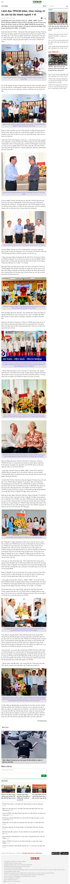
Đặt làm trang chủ (9, 853)
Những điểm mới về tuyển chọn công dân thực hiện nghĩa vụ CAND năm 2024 (23, 822)
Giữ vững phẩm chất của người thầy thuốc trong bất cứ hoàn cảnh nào (39, 796)
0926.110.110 (31, 853)
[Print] (45, 18)
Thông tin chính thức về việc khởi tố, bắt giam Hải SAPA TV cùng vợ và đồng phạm (58, 36)
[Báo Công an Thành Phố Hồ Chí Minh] (37, 2)
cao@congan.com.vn (12, 879)
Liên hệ (19, 853)
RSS (45, 6)
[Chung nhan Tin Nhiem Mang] (12, 881)
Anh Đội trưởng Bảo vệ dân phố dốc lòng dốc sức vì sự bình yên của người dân (23, 845)
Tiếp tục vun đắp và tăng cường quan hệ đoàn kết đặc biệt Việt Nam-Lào (8, 796)
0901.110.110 (38, 853)
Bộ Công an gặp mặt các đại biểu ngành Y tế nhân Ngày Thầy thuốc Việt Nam (23, 827)
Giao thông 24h (53, 52)
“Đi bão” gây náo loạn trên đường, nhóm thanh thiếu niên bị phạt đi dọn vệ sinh (58, 68)
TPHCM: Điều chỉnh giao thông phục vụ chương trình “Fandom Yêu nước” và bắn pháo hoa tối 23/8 (58, 80)
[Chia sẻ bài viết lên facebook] (41, 18)
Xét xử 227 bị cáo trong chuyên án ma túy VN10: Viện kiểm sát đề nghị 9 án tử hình (58, 42)
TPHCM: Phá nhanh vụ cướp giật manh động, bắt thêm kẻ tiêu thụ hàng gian (22, 804)
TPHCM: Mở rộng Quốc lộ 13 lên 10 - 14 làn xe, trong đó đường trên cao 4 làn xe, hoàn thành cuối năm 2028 (58, 86)
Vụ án (50, 9)
